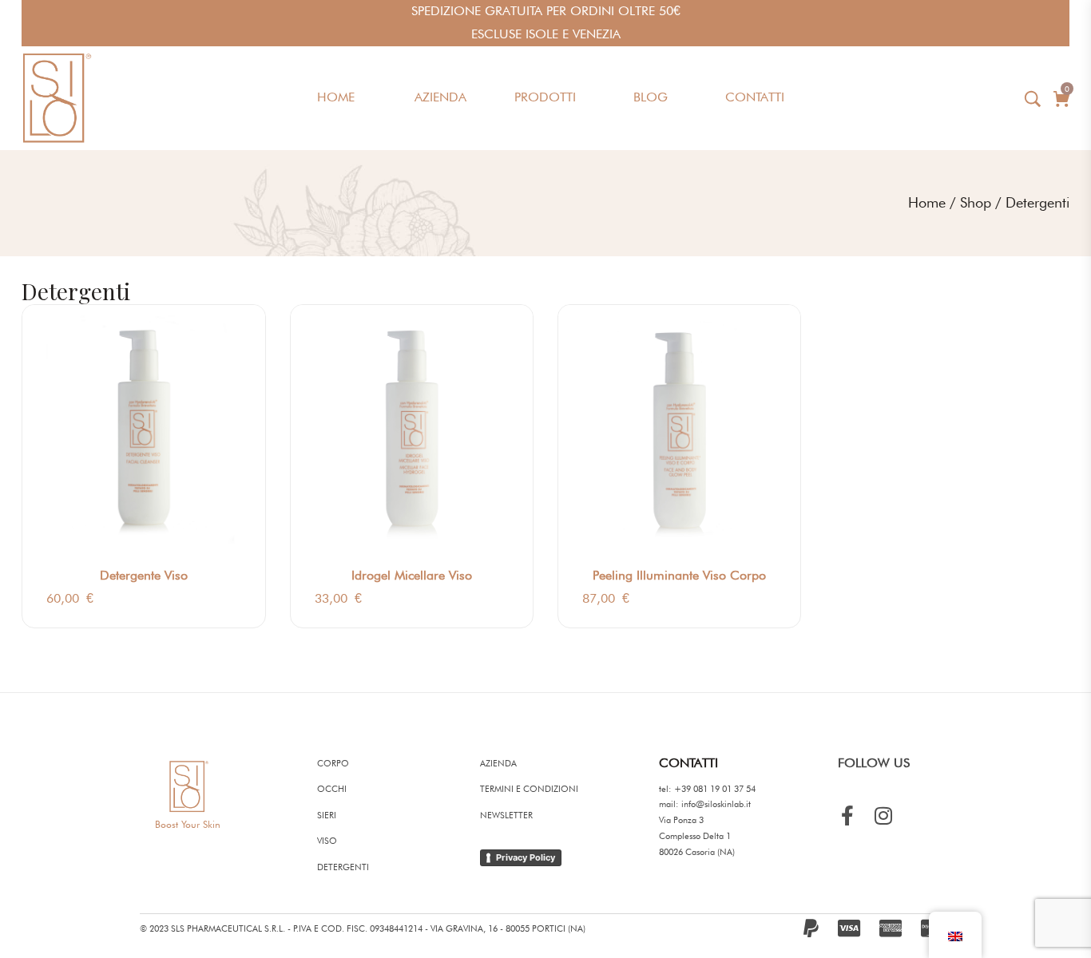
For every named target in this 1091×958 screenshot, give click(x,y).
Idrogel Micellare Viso (411, 575)
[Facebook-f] (848, 815)
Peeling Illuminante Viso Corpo (679, 575)
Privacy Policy (525, 857)
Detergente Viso (144, 575)
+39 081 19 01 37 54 (715, 788)
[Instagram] (884, 815)
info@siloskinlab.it (716, 804)
